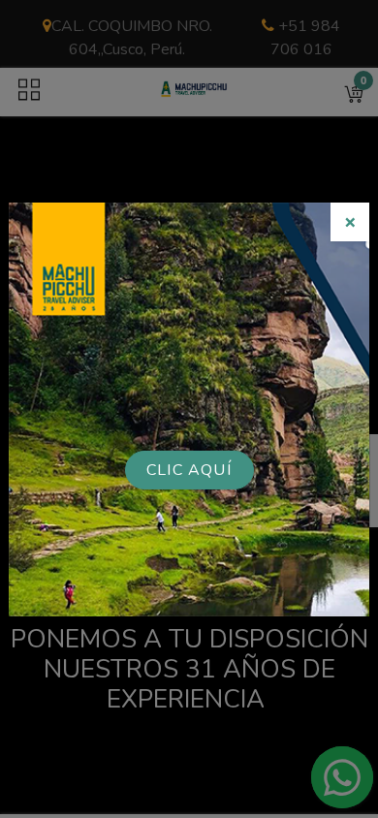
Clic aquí (189, 470)
